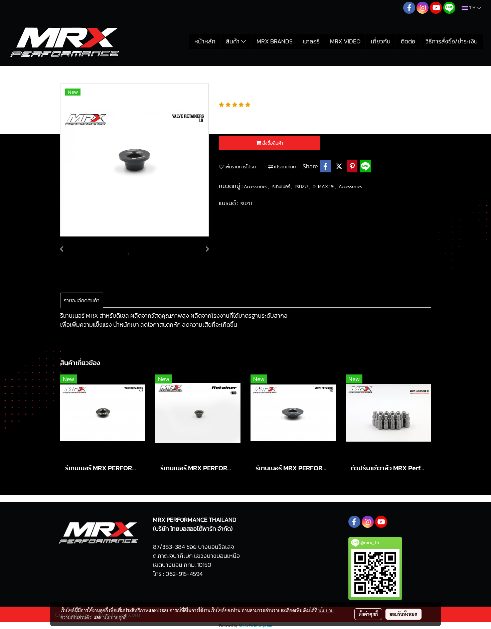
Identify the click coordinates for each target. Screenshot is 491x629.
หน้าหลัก (204, 41)
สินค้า (233, 41)
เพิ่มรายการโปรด (239, 166)
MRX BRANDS (275, 41)
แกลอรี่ (311, 41)
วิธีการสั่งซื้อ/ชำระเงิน (452, 41)
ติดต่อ (408, 41)
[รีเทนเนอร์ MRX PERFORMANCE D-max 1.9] (134, 160)
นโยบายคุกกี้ (115, 617)
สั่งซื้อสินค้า (272, 143)
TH (472, 7)
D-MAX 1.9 (324, 186)
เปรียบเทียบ (284, 166)
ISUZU (302, 186)
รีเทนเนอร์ (281, 186)
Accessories (256, 186)
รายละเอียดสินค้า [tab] (82, 300)
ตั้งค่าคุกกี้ (368, 614)
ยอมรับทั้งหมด (403, 614)
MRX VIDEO (345, 41)
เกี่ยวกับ (380, 41)
